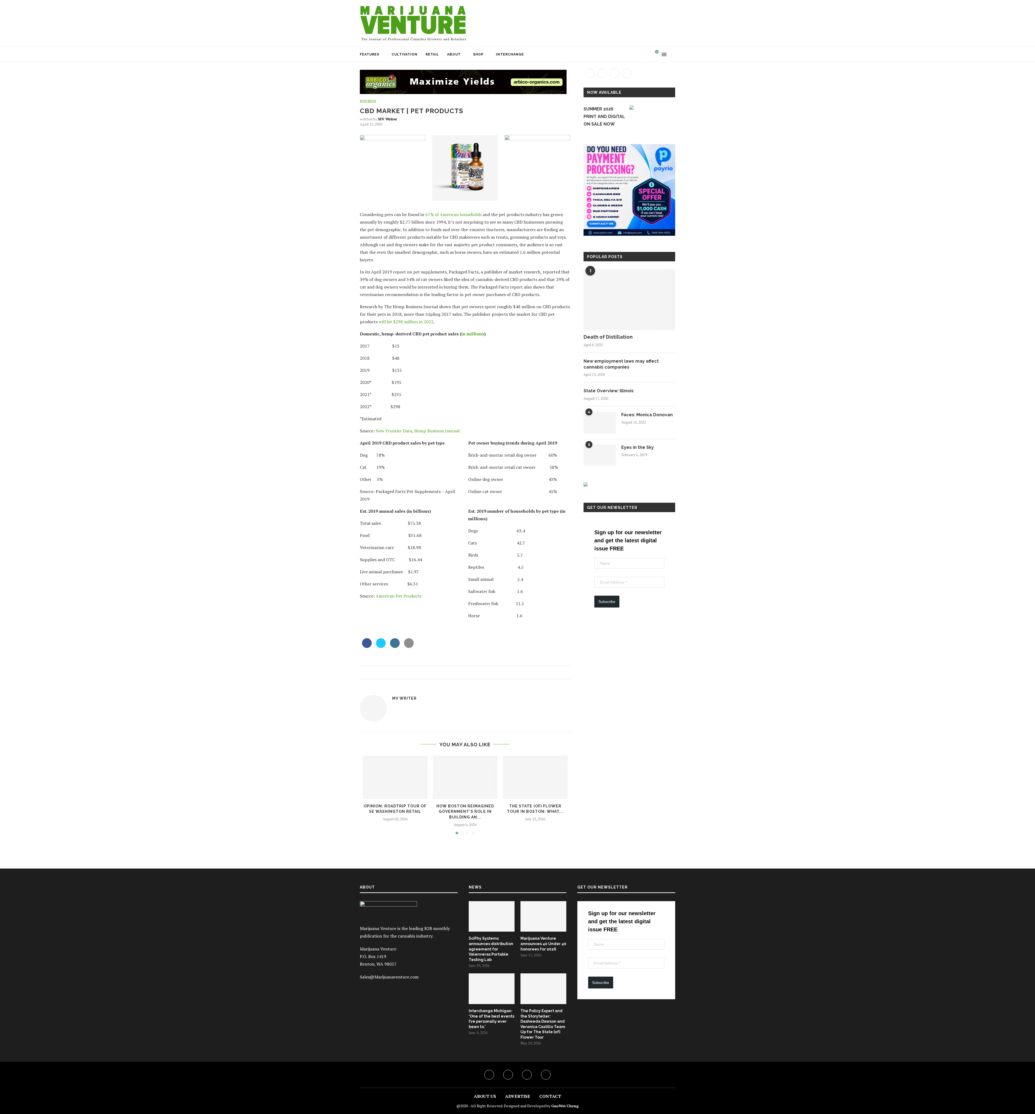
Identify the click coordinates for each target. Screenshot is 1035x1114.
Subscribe (606, 601)
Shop (478, 54)
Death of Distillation (608, 337)
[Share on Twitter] (381, 646)
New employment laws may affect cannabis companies (621, 364)
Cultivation (405, 54)
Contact (550, 1096)
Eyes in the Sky (637, 447)
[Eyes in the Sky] (600, 455)
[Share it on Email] (409, 646)
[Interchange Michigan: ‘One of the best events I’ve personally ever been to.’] (492, 988)
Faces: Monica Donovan (647, 414)
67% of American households (453, 214)
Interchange (510, 54)
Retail (432, 54)
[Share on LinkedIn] (395, 646)
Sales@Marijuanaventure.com (389, 977)
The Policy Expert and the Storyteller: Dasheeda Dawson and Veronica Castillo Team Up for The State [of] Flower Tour (542, 1024)
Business (368, 101)
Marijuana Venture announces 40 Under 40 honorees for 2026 (543, 943)
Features (369, 54)
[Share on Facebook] (367, 646)
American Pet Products (398, 596)
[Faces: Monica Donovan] (600, 422)
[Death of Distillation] (629, 300)
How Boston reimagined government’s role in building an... (465, 811)
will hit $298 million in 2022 (406, 322)
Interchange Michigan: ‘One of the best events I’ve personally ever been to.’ (491, 1019)
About (454, 54)
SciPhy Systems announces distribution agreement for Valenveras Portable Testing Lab (491, 949)
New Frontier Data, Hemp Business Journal (418, 431)
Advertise (517, 1096)
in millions (472, 334)
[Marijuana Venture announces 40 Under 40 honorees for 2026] (543, 916)
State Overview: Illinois (609, 390)
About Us (485, 1096)
